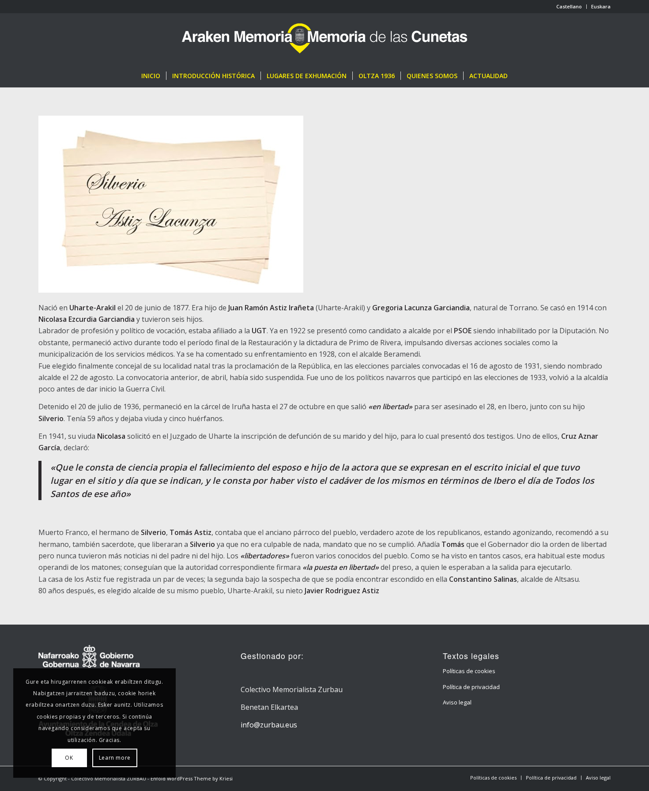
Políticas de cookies (469, 671)
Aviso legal (457, 702)
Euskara (601, 6)
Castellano (569, 6)
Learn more (115, 757)
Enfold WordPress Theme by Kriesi (192, 778)
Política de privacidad (471, 687)
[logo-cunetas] (324, 39)
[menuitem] (569, 6)
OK (69, 757)
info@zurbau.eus (269, 725)
